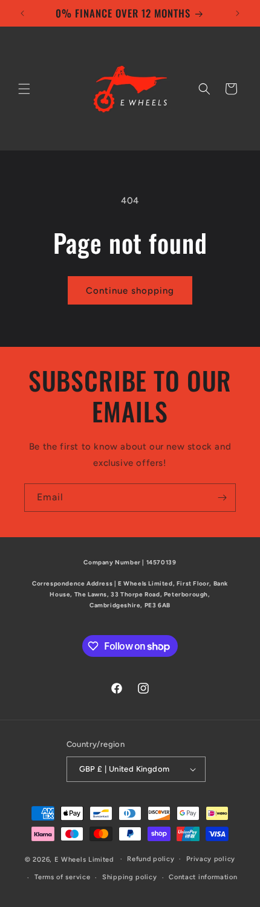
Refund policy (150, 859)
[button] (24, 89)
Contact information (203, 877)
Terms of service (62, 877)
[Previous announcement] (22, 13)
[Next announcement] (237, 13)
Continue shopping (130, 290)
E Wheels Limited (84, 859)
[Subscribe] (222, 497)
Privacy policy (210, 859)
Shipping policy (129, 877)
